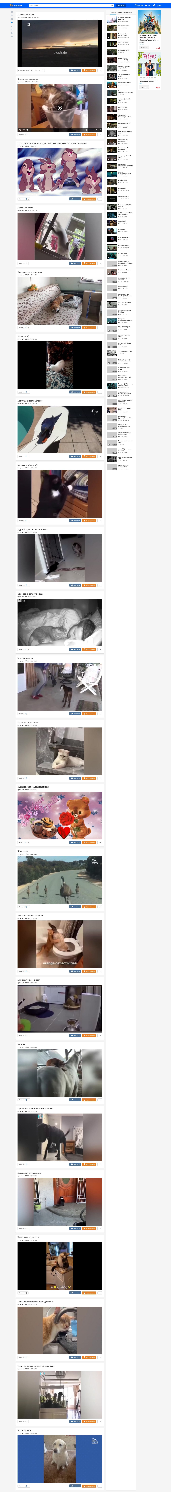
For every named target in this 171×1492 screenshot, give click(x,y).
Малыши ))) (23, 336)
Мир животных (25, 658)
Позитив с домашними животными (36, 1366)
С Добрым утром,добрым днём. (33, 787)
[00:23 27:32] (60, 43)
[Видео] (12, 22)
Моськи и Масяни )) (28, 465)
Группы (158, 6)
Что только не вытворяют (31, 915)
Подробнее (144, 47)
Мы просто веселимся (29, 980)
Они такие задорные (28, 79)
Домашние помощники (29, 1173)
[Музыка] (12, 26)
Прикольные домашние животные (35, 1108)
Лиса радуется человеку (30, 272)
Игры (149, 6)
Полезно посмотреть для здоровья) (35, 1302)
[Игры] (12, 37)
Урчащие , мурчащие (28, 722)
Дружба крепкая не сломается (33, 529)
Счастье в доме (25, 208)
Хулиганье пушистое (28, 1237)
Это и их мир (24, 1430)
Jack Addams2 (22, 17)
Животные (23, 851)
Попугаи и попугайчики (30, 401)
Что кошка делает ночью (30, 594)
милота (21, 1044)
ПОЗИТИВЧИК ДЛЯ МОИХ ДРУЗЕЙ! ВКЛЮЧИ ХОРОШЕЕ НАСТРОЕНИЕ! (52, 143)
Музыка (140, 6)
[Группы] (12, 29)
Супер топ (21, 82)
